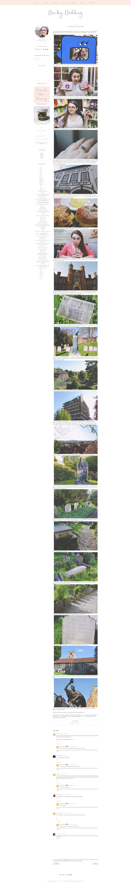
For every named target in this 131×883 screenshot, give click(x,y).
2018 (41, 171)
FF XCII (42, 229)
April (41, 269)
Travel (77, 722)
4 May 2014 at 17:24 (63, 774)
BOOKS (74, 2)
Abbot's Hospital (79, 291)
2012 (41, 277)
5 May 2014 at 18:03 (72, 785)
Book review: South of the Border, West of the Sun (43, 266)
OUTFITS (64, 2)
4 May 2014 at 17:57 (66, 794)
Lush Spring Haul (42, 238)
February (41, 272)
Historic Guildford (42, 258)
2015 (41, 175)
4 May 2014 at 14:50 (65, 733)
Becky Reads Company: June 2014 (43, 240)
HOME (37, 2)
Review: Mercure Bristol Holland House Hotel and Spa (42, 202)
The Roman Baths (42, 208)
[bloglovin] (69, 874)
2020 (41, 168)
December (41, 178)
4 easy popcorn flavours (43, 244)
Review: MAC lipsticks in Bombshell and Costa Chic (43, 254)
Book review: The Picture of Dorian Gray (42, 232)
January (41, 274)
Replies (59, 744)
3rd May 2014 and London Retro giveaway (42, 262)
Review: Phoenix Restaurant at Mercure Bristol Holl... (42, 200)
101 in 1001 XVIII (42, 196)
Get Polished (61, 881)
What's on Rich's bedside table (42, 224)
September (41, 182)
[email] (71, 874)
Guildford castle (87, 390)
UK (80, 722)
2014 (41, 177)
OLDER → (95, 863)
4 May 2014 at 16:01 (67, 755)
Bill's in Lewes (80, 196)
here (82, 716)
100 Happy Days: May (42, 198)
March (41, 271)
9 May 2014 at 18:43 (62, 833)
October (41, 181)
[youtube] (67, 874)
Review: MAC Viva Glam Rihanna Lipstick (42, 212)
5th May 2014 (42, 255)
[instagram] (60, 874)
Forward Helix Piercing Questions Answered (42, 104)
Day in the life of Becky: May (43, 204)
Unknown (58, 733)
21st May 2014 (43, 218)
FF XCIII (42, 214)
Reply (57, 741)
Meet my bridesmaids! (42, 257)
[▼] (39, 177)
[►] (39, 174)
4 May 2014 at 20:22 (67, 813)
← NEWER (56, 863)
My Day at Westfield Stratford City (43, 243)
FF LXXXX (43, 264)
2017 (41, 172)
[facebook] (65, 874)
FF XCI (42, 246)
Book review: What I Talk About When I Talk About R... (42, 195)
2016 (41, 174)
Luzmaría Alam (59, 813)
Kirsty (57, 774)
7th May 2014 (42, 250)
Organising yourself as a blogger (41, 143)
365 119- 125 (42, 252)
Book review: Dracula (42, 247)
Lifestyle (42, 155)
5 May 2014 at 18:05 (72, 803)
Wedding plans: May (42, 191)
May (41, 188)
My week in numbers (42, 249)
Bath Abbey (42, 207)
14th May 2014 (43, 237)
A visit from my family (42, 210)
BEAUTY (83, 2)
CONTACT (93, 2)
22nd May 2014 (43, 217)
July (41, 185)
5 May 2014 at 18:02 (72, 746)
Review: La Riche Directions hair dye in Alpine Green (42, 123)
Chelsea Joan (59, 794)
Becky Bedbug (63, 746)
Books (42, 154)
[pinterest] (63, 874)
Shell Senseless (59, 755)
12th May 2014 (43, 241)
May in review (43, 190)
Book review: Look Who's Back (42, 215)
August (41, 184)
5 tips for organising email (42, 260)
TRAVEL (54, 2)
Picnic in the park (42, 221)
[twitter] (62, 874)
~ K (57, 833)
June (41, 187)
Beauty (41, 153)
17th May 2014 (43, 228)
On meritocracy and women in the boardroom (43, 226)
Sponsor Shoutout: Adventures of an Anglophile (43, 234)
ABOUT (46, 2)
